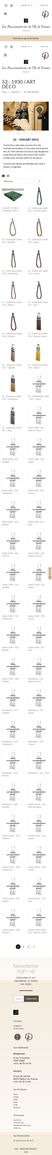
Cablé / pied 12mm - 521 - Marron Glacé (37, 931)
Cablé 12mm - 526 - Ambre (11, 899)
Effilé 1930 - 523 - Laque (36, 460)
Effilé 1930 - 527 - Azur (36, 523)
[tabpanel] (26, 116)
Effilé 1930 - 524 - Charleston (10, 491)
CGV (16, 1149)
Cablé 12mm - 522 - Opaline (11, 836)
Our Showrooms (21, 1135)
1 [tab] (18, 133)
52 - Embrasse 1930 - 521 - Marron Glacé (38, 334)
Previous (7, 116)
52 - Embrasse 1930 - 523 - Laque (38, 366)
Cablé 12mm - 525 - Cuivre (37, 868)
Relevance (22, 181)
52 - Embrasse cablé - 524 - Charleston (12, 272)
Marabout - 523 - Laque (36, 711)
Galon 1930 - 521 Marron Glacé (36, 554)
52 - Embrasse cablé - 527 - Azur (38, 303)
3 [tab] (23, 133)
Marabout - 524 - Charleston (10, 742)
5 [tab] (28, 133)
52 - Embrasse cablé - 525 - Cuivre (38, 272)
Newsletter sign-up (26, 968)
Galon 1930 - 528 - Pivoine (11, 680)
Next (44, 116)
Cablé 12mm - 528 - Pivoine (11, 931)
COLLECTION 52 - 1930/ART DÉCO (11, 209)
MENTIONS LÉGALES (28, 1149)
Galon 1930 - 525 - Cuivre (37, 617)
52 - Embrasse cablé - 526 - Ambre (12, 303)
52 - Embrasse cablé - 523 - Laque (38, 240)
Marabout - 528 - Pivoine (10, 805)
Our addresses (20, 1047)
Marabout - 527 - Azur (38, 773)
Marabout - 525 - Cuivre (36, 742)
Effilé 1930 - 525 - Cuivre (36, 491)
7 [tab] (34, 133)
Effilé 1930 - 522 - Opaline (10, 460)
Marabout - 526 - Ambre (10, 774)
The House (18, 1115)
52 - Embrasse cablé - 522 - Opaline (12, 240)
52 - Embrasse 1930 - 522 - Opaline (12, 366)
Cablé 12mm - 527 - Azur (37, 899)
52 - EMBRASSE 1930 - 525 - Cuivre (38, 397)
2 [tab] (20, 133)
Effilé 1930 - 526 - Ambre (10, 523)
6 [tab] (31, 133)
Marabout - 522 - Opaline (10, 711)
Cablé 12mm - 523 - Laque (37, 836)
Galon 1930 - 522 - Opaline (11, 585)
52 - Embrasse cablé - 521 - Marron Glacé (38, 209)
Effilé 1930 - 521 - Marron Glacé (36, 429)
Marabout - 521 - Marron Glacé (36, 680)
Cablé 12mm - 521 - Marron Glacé (37, 805)
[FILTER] (50, 577)
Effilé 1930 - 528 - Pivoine (10, 554)
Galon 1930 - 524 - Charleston (11, 617)
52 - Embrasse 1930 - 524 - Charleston (12, 397)
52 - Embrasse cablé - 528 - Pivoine (12, 334)
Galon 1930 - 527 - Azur (37, 648)
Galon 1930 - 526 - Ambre (11, 648)
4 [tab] (26, 133)
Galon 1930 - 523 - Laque (37, 585)
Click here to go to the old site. (26, 38)
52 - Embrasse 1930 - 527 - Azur (12, 429)
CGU (26, 1152)
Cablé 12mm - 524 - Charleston (11, 868)
